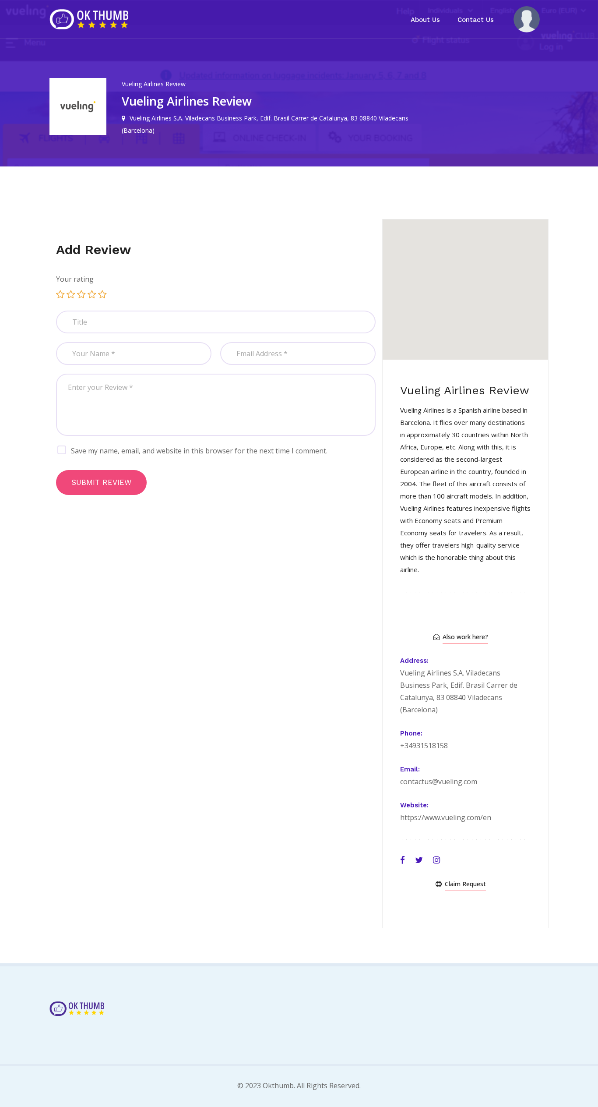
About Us (425, 20)
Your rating (75, 279)
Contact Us (475, 20)
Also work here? (465, 637)
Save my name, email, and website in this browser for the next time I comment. (199, 451)
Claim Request (465, 884)
